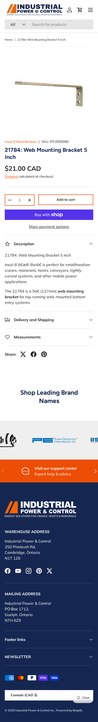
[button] (80, 10)
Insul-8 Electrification (21, 142)
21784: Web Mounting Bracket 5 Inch (41, 39)
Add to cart (66, 199)
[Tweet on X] (23, 354)
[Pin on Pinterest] (44, 354)
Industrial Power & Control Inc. (35, 710)
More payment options (49, 226)
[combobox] (49, 24)
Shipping (11, 176)
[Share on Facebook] (33, 354)
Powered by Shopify (69, 710)
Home (9, 39)
